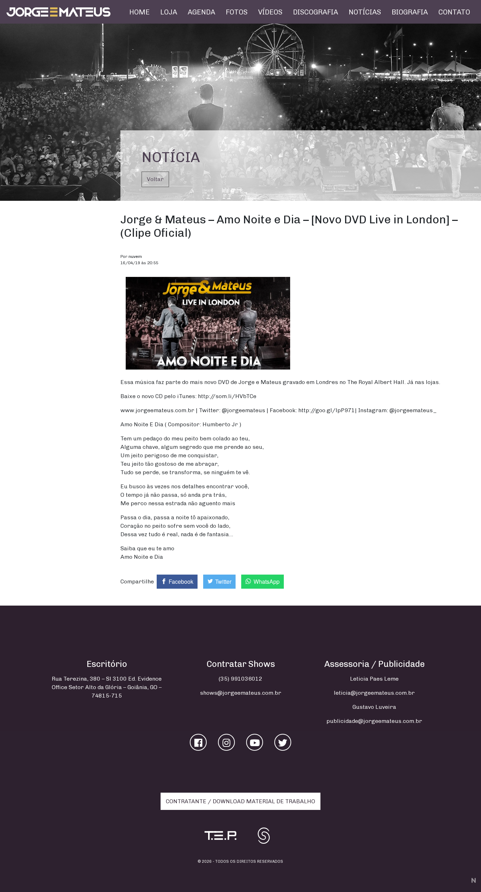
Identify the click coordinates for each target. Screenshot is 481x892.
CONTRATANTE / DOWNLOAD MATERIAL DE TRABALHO (240, 801)
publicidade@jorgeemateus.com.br (374, 721)
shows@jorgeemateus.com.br (240, 692)
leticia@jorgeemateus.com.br (374, 692)
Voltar (155, 179)
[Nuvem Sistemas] (472, 879)
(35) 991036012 (240, 678)
